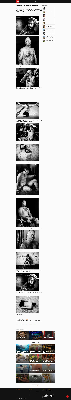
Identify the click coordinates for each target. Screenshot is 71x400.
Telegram (26, 319)
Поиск (51, 1)
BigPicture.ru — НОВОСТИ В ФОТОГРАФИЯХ (47, 390)
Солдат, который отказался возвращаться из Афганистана (30, 316)
